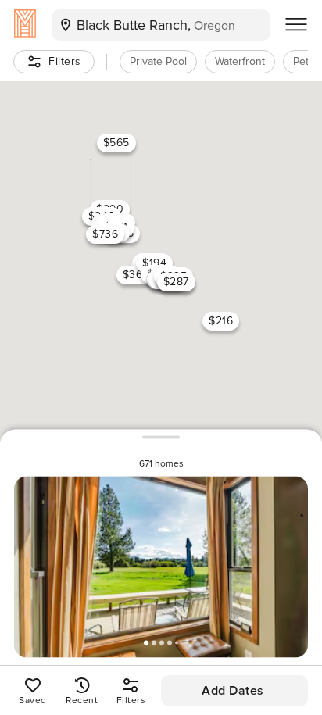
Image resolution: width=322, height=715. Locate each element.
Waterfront (240, 61)
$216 (221, 320)
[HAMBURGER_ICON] (296, 25)
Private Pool (158, 61)
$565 (116, 142)
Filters (64, 61)
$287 (176, 281)
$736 (105, 233)
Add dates (233, 691)
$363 (136, 274)
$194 (154, 262)
